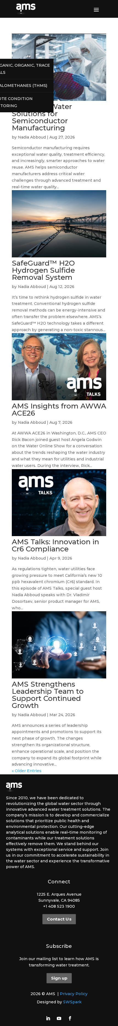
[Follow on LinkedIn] (48, 1018)
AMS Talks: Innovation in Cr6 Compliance (55, 545)
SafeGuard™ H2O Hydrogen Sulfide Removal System (43, 270)
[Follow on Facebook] (70, 1018)
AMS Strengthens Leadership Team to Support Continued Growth (48, 695)
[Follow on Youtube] (59, 1018)
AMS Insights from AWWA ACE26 (59, 410)
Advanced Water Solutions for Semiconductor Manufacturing (42, 117)
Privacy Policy (74, 993)
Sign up (59, 978)
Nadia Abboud (32, 137)
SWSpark (72, 1001)
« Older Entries (26, 770)
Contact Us (59, 919)
